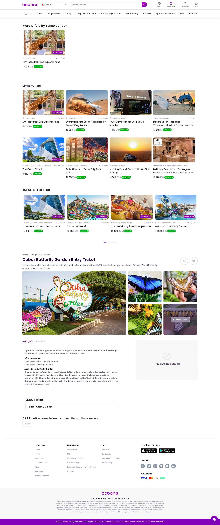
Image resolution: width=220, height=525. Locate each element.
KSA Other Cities (41, 463)
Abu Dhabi (39, 471)
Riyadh (37, 450)
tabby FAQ (71, 471)
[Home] (30, 4)
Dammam (39, 458)
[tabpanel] (44, 53)
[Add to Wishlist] (194, 261)
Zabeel (27, 424)
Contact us (106, 454)
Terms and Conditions (111, 458)
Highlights (27, 341)
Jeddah (37, 454)
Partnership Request (75, 458)
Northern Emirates (42, 476)
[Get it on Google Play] (167, 450)
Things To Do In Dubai (40, 255)
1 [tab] (105, 242)
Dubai (25, 255)
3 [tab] (112, 242)
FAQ (68, 454)
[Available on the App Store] (149, 450)
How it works (72, 450)
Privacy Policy (107, 463)
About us (105, 450)
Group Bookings (73, 463)
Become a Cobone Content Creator (81, 467)
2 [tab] (108, 242)
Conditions (40, 341)
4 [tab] (115, 242)
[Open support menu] (214, 519)
